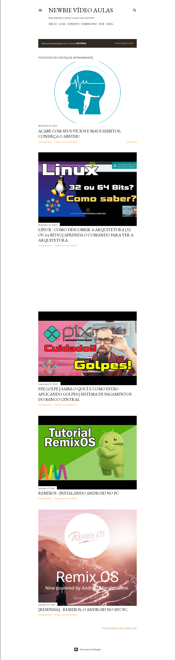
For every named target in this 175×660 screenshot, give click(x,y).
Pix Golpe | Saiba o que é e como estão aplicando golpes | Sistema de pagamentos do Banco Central (85, 394)
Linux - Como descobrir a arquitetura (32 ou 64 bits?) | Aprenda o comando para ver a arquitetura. (85, 235)
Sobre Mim (89, 24)
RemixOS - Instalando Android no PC (78, 493)
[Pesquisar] (135, 9)
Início (53, 24)
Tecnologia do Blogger (90, 649)
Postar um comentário (66, 142)
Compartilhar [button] (45, 142)
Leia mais (131, 142)
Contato (73, 24)
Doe (101, 24)
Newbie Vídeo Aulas (81, 10)
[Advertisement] (87, 279)
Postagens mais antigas (119, 628)
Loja (62, 24)
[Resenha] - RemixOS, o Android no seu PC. (83, 609)
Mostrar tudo (124, 43)
